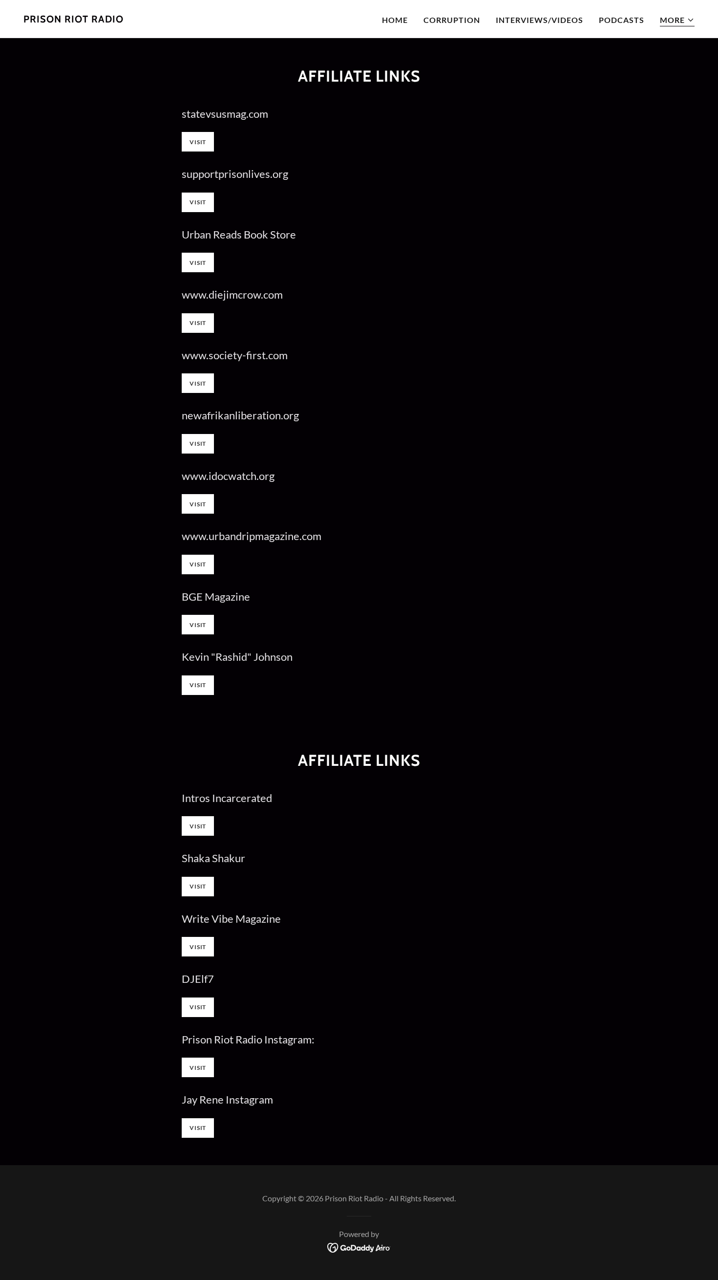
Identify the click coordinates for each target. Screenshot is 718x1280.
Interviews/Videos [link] (539, 19)
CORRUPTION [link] (451, 19)
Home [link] (395, 19)
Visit (198, 142)
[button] (677, 20)
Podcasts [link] (621, 19)
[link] (73, 19)
